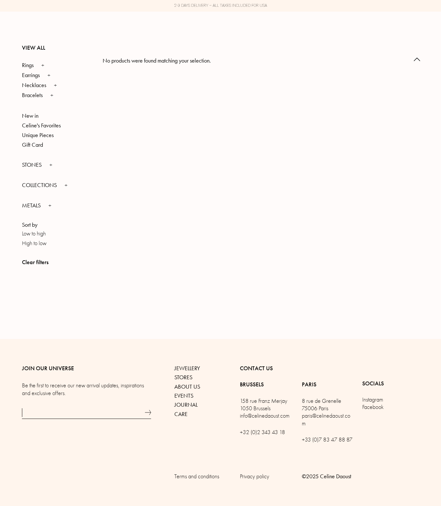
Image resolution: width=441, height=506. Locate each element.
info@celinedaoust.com (265, 415)
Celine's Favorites (41, 125)
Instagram (372, 399)
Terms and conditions (196, 476)
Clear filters (35, 262)
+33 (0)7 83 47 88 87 (327, 439)
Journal (186, 404)
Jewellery (187, 368)
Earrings (31, 75)
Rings (28, 65)
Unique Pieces (38, 135)
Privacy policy (254, 476)
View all (33, 47)
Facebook (373, 407)
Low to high (34, 233)
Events (183, 395)
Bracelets (32, 95)
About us (187, 386)
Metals (32, 205)
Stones (32, 164)
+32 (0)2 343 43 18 (262, 432)
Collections (40, 185)
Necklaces (34, 85)
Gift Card (32, 144)
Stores (183, 377)
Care (181, 414)
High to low (34, 243)
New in (30, 115)
